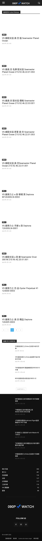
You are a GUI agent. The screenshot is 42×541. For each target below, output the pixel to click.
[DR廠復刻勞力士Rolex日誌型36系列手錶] (7, 349)
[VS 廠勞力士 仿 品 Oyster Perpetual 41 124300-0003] (21, 276)
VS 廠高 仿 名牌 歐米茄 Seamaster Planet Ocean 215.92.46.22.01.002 (18, 70)
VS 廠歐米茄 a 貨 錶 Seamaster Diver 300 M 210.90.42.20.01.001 (19, 258)
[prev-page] (4, 330)
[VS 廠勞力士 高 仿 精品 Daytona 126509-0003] (21, 307)
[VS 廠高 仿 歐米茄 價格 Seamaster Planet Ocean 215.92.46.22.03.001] (21, 88)
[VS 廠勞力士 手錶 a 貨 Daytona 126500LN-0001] (21, 213)
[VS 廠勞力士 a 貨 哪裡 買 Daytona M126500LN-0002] (21, 182)
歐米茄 (4, 34)
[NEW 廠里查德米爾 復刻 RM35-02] (7, 381)
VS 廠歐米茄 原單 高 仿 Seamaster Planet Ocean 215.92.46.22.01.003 (18, 133)
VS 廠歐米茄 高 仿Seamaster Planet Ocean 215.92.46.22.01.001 (19, 164)
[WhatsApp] (26, 524)
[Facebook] (16, 524)
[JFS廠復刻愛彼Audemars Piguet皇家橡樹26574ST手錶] (7, 424)
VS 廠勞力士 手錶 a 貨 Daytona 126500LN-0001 (16, 227)
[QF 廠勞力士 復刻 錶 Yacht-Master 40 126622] (7, 436)
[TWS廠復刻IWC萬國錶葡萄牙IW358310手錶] (7, 371)
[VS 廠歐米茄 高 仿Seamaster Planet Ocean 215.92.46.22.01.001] (21, 151)
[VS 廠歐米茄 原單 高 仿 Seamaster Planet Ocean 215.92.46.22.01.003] (21, 119)
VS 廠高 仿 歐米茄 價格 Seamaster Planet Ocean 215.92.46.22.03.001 (18, 101)
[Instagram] (21, 524)
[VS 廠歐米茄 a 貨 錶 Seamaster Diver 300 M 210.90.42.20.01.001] (21, 244)
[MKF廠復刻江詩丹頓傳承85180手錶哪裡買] (7, 402)
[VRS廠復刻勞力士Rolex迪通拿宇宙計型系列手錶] (7, 360)
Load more (20, 389)
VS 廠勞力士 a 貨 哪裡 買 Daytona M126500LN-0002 (18, 195)
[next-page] (20, 330)
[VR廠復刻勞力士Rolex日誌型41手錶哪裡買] (7, 457)
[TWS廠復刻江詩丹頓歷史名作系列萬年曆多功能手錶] (7, 446)
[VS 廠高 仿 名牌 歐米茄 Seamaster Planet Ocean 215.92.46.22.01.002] (21, 57)
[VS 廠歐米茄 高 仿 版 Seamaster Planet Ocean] (21, 26)
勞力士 (4, 191)
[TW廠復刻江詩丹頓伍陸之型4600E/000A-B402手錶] (7, 413)
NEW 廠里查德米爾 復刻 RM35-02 (25, 378)
